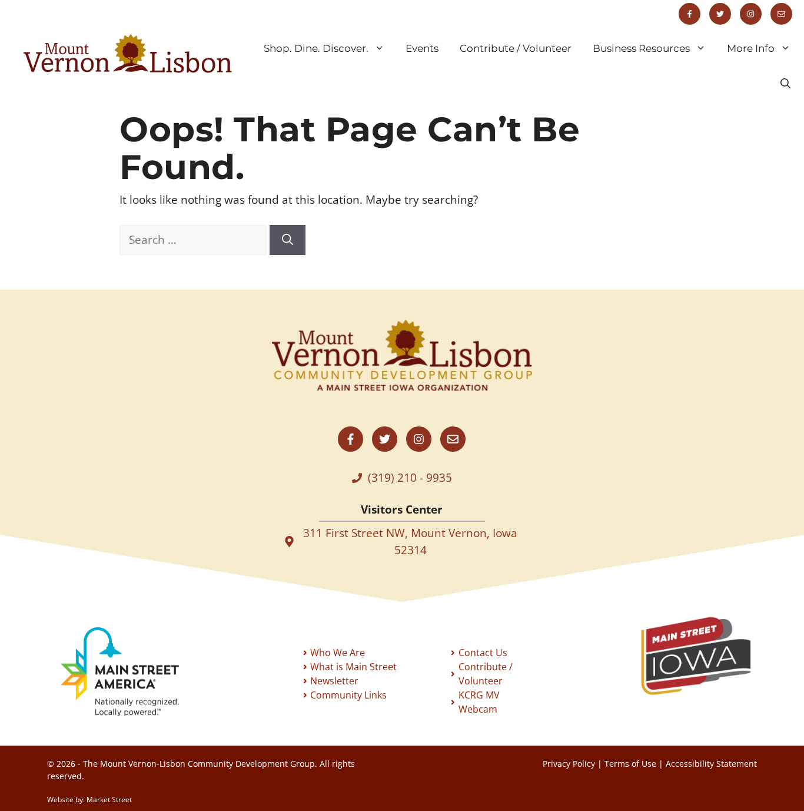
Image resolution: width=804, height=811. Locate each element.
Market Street (109, 800)
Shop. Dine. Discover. (316, 48)
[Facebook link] (689, 14)
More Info (751, 48)
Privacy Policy (569, 763)
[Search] (287, 240)
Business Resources (641, 48)
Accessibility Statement (711, 763)
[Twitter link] (720, 14)
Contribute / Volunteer (516, 48)
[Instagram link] (751, 14)
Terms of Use (630, 763)
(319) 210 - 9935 (410, 477)
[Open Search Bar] (785, 83)
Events (422, 48)
